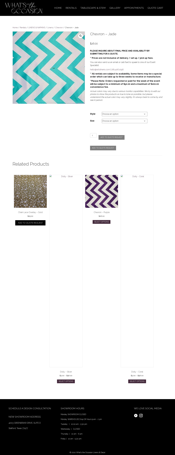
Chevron (59, 27)
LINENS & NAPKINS (36, 27)
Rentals (23, 27)
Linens (50, 27)
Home (15, 27)
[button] (80, 35)
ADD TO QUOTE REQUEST (111, 137)
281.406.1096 (118, 69)
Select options (66, 381)
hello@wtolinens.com (100, 69)
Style (92, 114)
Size (92, 121)
